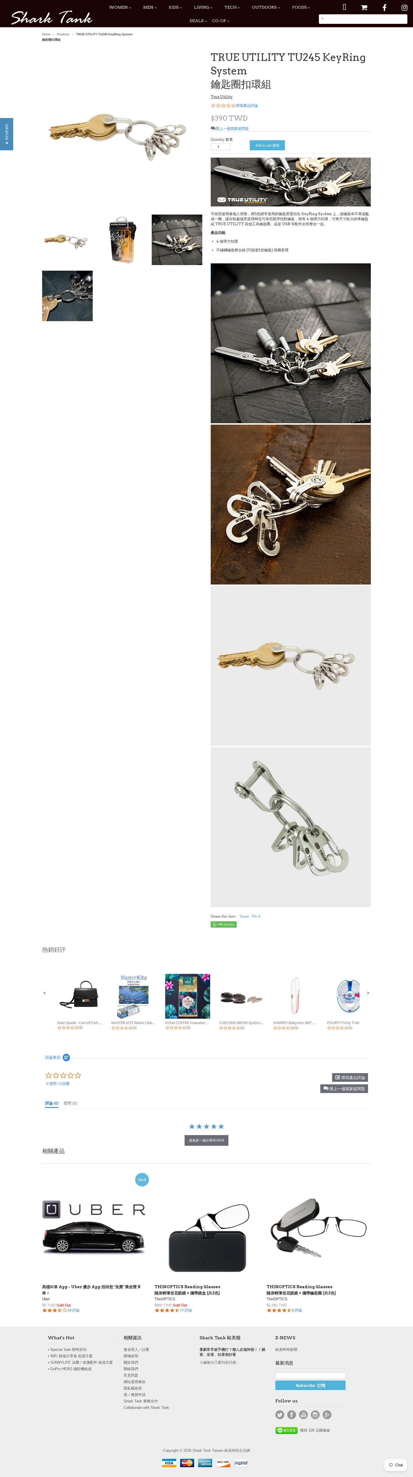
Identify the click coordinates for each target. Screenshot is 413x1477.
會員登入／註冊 (136, 1349)
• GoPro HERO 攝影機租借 (70, 1369)
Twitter (279, 1414)
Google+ (327, 1414)
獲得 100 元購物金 (314, 1430)
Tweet (244, 916)
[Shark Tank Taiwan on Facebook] (384, 8)
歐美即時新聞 (286, 1349)
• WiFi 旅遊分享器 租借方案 (70, 1356)
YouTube (303, 1414)
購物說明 (131, 1356)
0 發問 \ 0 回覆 (58, 1083)
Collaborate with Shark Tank (146, 1407)
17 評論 (186, 1310)
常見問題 (131, 1375)
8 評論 (297, 1310)
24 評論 (73, 1310)
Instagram (315, 1414)
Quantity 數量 (222, 139)
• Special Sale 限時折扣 (67, 1349)
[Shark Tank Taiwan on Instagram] (404, 8)
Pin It (256, 916)
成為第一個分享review (206, 1140)
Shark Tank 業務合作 (141, 1401)
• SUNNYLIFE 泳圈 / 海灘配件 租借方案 (80, 1362)
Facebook (291, 1414)
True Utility (222, 97)
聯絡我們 (131, 1369)
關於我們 (131, 1362)
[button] (44, 993)
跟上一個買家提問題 (232, 128)
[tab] (51, 1104)
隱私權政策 (133, 1388)
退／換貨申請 (135, 1395)
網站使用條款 (135, 1382)
